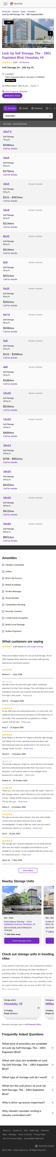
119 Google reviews (35, 647)
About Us (7, 1130)
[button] (12, 95)
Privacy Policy (39, 1134)
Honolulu (31, 11)
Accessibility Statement (33, 1138)
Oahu (23, 11)
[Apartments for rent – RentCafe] (16, 3)
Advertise (45, 1130)
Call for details (10, 148)
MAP (8, 22)
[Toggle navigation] (5, 3)
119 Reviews (24, 62)
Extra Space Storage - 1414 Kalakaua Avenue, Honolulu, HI (19, 922)
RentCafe (6, 11)
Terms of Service (25, 1134)
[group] (10, 108)
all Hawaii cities (33, 1024)
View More (28, 870)
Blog (5, 1134)
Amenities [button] (10, 115)
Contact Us (17, 1130)
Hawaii (15, 11)
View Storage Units (21, 940)
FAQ (25, 1130)
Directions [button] (10, 80)
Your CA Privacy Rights (12, 1138)
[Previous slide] (1, 108)
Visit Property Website (16, 91)
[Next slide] (50, 33)
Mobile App (34, 1130)
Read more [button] (27, 695)
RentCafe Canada (46, 1146)
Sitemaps (12, 1134)
